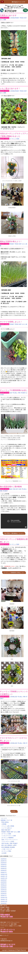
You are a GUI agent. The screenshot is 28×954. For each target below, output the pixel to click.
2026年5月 (3, 865)
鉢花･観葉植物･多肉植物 (8, 847)
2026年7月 (3, 861)
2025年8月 (3, 882)
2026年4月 (3, 866)
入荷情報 (12, 18)
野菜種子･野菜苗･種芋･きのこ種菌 (10, 832)
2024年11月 (4, 899)
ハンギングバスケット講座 (8, 835)
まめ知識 (3, 853)
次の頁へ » (14, 811)
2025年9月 (3, 880)
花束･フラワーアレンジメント (9, 839)
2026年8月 (3, 859)
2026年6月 (3, 863)
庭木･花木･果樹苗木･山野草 (8, 845)
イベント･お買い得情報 (7, 826)
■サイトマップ (4, 935)
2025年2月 (3, 893)
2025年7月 (3, 884)
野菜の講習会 (5, 822)
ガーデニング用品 (6, 851)
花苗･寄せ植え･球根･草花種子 (18, 393)
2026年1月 (3, 872)
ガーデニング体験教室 (7, 837)
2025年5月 (3, 888)
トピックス (4, 818)
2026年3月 (3, 868)
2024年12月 (4, 897)
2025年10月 (4, 878)
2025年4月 (3, 890)
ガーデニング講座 (14, 138)
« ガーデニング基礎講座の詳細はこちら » (14, 572)
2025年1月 (3, 895)
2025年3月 (3, 892)
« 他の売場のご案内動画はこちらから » (14, 533)
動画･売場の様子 (14, 489)
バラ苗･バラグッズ (6, 849)
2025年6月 (3, 886)
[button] (2, 2)
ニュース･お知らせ (6, 828)
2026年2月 (3, 870)
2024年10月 (4, 901)
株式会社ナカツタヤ (19, 2)
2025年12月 (4, 874)
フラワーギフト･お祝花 (7, 841)
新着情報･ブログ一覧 (6, 820)
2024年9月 (3, 903)
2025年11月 (4, 876)
